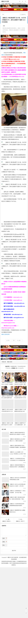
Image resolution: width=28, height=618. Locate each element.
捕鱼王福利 (7, 3)
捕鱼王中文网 (5, 1)
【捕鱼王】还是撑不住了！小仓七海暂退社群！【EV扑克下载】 (20, 424)
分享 (19, 340)
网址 (4, 545)
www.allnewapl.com (17, 314)
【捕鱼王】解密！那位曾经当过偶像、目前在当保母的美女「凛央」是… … (17, 499)
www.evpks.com (17, 297)
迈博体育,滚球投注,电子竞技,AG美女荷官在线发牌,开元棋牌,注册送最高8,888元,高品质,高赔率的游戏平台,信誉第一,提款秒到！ (13, 70)
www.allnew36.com (19, 303)
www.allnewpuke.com (7, 311)
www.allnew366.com (19, 306)
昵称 (5, 538)
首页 (3, 3)
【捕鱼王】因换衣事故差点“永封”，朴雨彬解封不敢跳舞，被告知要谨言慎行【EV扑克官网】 (18, 447)
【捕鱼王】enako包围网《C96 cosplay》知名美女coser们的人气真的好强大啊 (18, 453)
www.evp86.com (17, 300)
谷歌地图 (15, 559)
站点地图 (21, 557)
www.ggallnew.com (18, 317)
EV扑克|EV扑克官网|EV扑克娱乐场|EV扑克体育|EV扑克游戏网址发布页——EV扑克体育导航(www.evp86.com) (13, 63)
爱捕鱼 (13, 368)
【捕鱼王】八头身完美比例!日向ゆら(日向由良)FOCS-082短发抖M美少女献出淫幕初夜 (17, 460)
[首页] (26, 608)
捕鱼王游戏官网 (5, 334)
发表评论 (23, 14)
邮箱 (5, 542)
